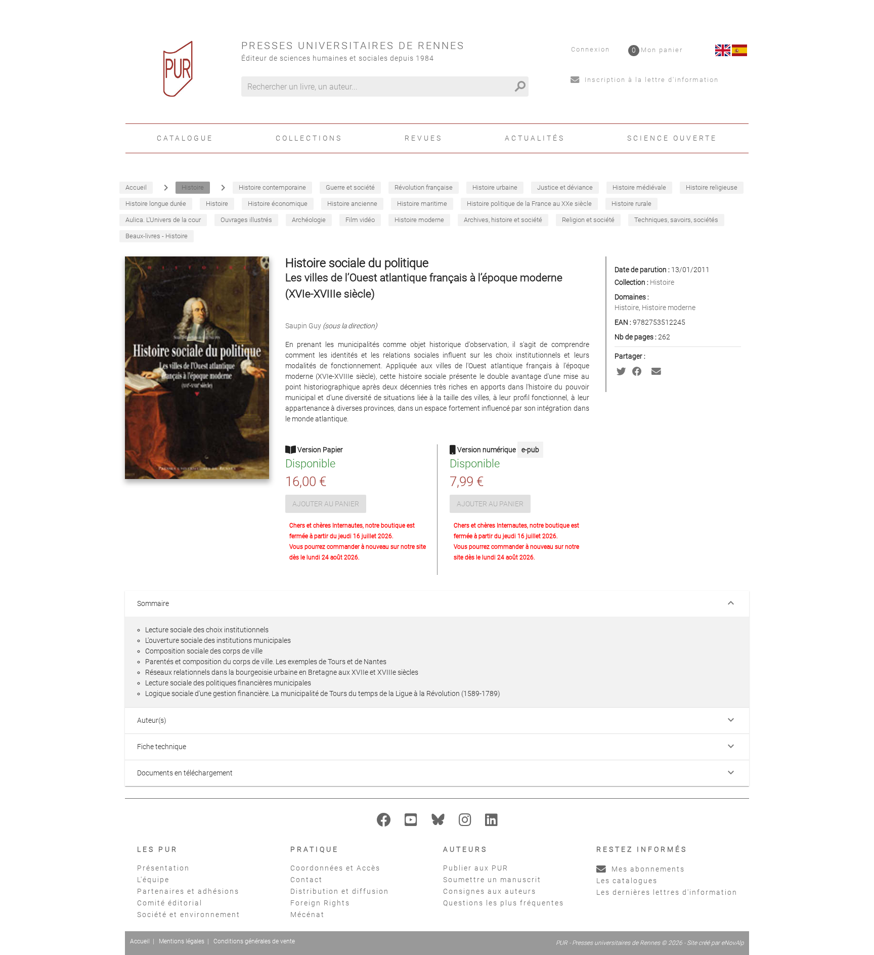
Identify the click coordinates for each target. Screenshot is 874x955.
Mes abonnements (647, 869)
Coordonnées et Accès (335, 868)
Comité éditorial (169, 903)
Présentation (163, 868)
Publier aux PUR (475, 868)
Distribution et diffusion (339, 891)
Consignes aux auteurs (489, 891)
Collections (309, 138)
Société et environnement (188, 914)
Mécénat (307, 914)
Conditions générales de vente (254, 941)
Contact (306, 880)
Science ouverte (672, 138)
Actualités (535, 138)
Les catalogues (627, 881)
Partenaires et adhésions (188, 891)
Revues (424, 138)
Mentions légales (181, 941)
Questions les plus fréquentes (503, 903)
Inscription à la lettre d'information (650, 79)
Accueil (140, 941)
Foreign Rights (320, 903)
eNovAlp (732, 942)
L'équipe (153, 880)
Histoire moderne (668, 307)
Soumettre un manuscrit (492, 880)
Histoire (662, 282)
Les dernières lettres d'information (666, 892)
